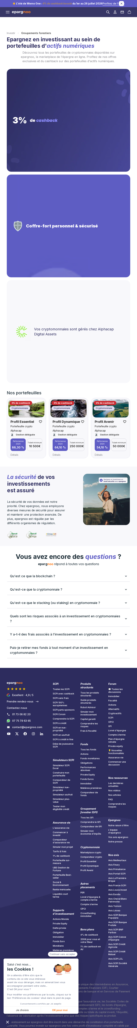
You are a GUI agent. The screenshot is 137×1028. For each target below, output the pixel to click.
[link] (26, 727)
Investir (11, 33)
